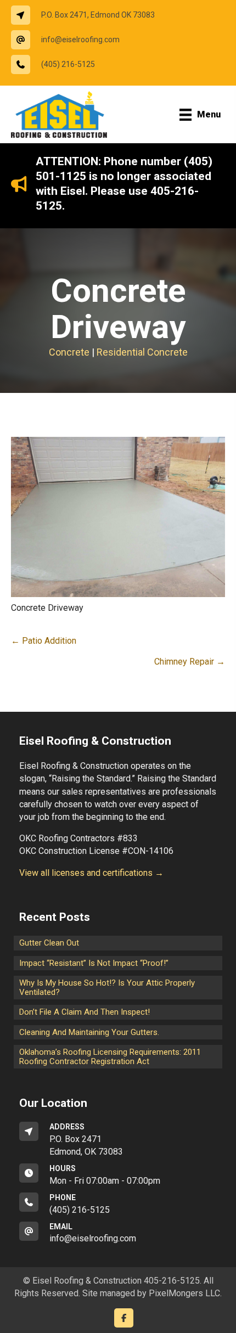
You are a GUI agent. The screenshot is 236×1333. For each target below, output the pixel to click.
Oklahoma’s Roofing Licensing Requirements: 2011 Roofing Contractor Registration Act (110, 1056)
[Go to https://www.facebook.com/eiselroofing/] (123, 1318)
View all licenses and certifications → (91, 873)
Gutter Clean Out (49, 943)
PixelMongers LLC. (185, 1293)
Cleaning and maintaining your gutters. (89, 1032)
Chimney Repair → (189, 661)
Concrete (69, 352)
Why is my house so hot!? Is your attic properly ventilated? (107, 987)
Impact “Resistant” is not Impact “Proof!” (93, 963)
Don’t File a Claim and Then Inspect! (84, 1012)
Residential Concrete (142, 352)
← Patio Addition (43, 640)
